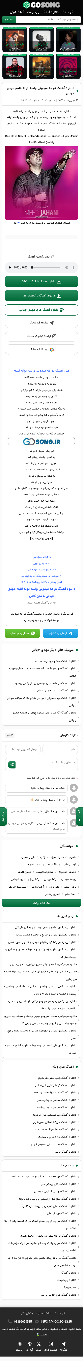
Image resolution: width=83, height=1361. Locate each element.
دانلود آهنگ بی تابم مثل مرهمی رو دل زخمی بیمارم (45, 683)
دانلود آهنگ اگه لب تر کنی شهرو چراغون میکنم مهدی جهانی (44, 716)
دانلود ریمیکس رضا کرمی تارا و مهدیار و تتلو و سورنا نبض (42, 942)
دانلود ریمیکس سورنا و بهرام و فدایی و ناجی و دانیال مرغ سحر (41, 1034)
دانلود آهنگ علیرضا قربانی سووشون (54, 1122)
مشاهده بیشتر (41, 903)
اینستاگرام (50, 1350)
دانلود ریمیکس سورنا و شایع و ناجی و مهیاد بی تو (46, 935)
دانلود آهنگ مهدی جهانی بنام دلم (55, 661)
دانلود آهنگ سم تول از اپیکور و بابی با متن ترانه (47, 1199)
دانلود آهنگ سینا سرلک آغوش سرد (55, 1129)
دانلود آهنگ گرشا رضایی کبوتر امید (55, 1085)
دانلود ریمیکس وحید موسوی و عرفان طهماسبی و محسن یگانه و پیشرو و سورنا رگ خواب (42, 1005)
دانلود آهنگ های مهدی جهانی (39, 310)
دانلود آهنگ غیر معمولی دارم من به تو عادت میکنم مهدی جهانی (41, 702)
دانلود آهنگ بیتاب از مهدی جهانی (56, 691)
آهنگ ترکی (17, 12)
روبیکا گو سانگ (38, 349)
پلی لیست (33, 12)
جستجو (9, 19)
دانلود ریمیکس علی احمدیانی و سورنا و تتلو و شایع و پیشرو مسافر (40, 1049)
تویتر (39, 1350)
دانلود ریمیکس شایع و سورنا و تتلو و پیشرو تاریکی (45, 927)
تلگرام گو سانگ (38, 323)
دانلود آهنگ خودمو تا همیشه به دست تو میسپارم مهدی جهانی (42, 672)
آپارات (29, 1350)
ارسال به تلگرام (58, 633)
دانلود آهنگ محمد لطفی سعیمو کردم (53, 1144)
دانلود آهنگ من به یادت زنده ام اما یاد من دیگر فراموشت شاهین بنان (42, 1247)
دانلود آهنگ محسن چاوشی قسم (56, 1107)
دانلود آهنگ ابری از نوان (61, 1213)
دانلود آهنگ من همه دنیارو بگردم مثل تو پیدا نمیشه (44, 1177)
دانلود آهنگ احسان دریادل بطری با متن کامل (49, 1206)
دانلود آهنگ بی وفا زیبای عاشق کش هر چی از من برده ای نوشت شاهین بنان (42, 1262)
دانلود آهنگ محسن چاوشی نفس (56, 1100)
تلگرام (63, 1350)
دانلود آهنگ (51, 12)
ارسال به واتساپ (20, 633)
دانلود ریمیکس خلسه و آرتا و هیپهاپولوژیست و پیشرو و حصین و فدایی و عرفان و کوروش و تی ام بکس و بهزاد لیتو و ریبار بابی (40, 972)
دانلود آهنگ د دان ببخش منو (58, 1184)
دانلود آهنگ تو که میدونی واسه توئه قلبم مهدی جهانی (40, 91)
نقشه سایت (43, 1313)
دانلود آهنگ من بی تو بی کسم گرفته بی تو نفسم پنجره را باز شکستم (40, 1225)
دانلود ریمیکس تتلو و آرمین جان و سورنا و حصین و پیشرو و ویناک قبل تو (40, 953)
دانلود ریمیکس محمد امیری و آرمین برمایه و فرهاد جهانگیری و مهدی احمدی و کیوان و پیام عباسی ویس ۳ (40, 1020)
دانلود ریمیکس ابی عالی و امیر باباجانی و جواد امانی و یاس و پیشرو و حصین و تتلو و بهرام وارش (40, 990)
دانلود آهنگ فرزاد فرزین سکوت (57, 1137)
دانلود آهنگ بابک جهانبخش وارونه (55, 1093)
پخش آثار (27, 1313)
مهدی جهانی (52, 614)
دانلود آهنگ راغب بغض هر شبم (57, 1078)
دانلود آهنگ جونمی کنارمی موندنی (55, 1191)
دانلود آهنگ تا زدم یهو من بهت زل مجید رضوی (48, 1236)
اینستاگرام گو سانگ (39, 336)
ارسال (12, 764)
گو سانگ (41, 5)
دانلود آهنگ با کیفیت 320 (39, 281)
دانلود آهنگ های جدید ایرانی (58, 1295)
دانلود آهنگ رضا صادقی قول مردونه (54, 1115)
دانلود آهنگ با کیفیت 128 (38, 295)
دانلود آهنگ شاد (29, 100)
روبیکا (19, 1350)
